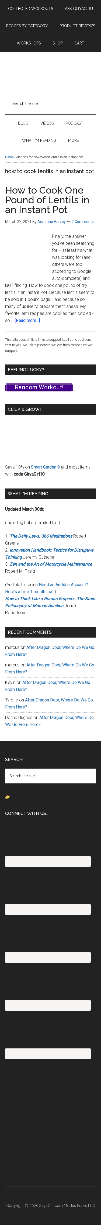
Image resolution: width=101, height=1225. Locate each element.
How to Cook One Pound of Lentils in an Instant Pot (47, 199)
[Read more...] (27, 320)
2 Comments (83, 221)
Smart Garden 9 (45, 467)
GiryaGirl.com (50, 69)
